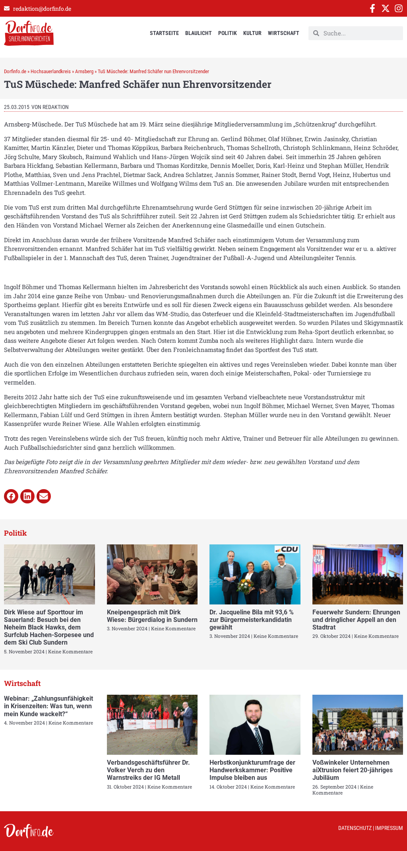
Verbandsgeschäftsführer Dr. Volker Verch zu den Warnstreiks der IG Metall (148, 770)
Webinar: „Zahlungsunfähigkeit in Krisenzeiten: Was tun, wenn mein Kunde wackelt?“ (48, 706)
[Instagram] (398, 8)
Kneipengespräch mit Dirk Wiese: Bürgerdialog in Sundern (152, 616)
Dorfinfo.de (15, 71)
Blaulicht (198, 33)
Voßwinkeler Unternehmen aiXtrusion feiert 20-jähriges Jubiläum (352, 770)
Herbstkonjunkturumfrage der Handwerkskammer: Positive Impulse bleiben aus (252, 770)
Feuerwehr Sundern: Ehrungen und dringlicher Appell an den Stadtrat (356, 619)
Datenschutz (355, 828)
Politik (227, 33)
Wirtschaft (283, 33)
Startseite (164, 33)
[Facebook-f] (372, 8)
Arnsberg (84, 71)
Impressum (389, 828)
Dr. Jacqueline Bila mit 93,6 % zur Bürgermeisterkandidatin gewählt (251, 619)
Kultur (252, 33)
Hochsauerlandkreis (51, 71)
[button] (11, 496)
